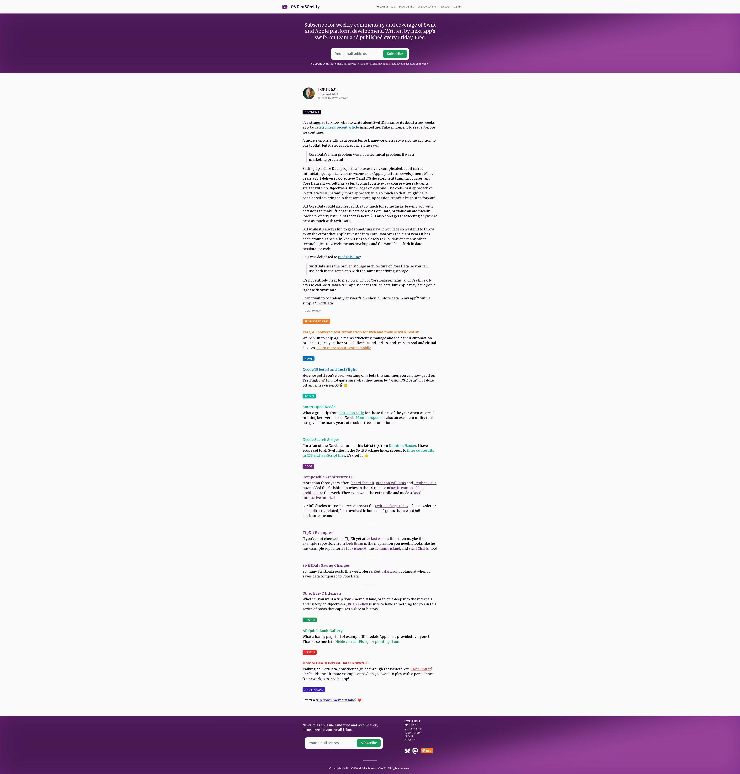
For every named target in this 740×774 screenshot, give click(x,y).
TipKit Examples (318, 532)
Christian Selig (351, 413)
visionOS (359, 548)
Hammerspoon (369, 418)
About (408, 736)
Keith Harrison (386, 571)
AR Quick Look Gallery (323, 631)
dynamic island (387, 548)
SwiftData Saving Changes (326, 565)
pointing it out (387, 642)
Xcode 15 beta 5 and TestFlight (330, 369)
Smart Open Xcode (319, 407)
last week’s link (384, 539)
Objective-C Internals (322, 593)
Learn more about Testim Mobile (343, 348)
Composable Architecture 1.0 (328, 477)
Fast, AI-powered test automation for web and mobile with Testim (361, 332)
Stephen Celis (425, 483)
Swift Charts (419, 548)
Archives (408, 6)
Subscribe (395, 54)
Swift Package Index (391, 506)
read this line (349, 257)
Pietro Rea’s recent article (337, 127)
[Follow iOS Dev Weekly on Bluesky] (407, 751)
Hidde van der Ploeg (351, 642)
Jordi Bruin (354, 543)
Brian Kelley (358, 604)
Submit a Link (453, 6)
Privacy (409, 740)
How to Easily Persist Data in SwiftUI (336, 663)
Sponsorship (429, 6)
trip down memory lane (335, 700)
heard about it (362, 483)
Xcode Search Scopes (321, 439)
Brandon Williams (391, 483)
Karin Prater (420, 669)
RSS (428, 750)
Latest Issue (387, 6)
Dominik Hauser (402, 446)
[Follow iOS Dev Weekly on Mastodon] (415, 751)
